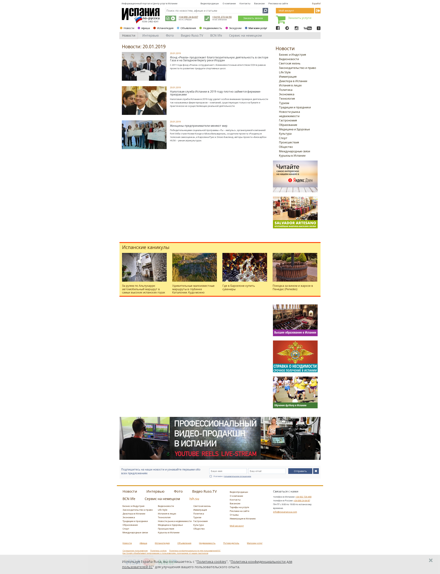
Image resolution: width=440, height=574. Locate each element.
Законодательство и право (297, 68)
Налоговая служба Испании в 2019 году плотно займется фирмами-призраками (215, 93)
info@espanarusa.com (285, 511)
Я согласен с (232, 476)
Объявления (188, 28)
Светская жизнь (289, 63)
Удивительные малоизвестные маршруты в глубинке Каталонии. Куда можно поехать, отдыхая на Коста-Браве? (193, 292)
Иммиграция (287, 76)
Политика (285, 90)
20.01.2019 (175, 53)
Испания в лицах (290, 85)
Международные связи (294, 151)
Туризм (284, 103)
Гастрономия (288, 120)
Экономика (286, 94)
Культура (285, 133)
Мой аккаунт (237, 525)
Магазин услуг (258, 28)
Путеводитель (231, 543)
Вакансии (259, 3)
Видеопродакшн (210, 3)
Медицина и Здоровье (294, 129)
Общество (286, 147)
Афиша (145, 28)
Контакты (245, 3)
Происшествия (289, 142)
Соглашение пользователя (135, 550)
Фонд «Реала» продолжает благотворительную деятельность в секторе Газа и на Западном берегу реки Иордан (219, 58)
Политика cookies (158, 550)
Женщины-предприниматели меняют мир (198, 126)
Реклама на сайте (278, 3)
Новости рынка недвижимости (175, 521)
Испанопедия (165, 28)
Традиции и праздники (295, 107)
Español (316, 3)
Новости (129, 28)
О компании (229, 3)
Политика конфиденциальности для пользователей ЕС (195, 550)
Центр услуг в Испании (165, 3)
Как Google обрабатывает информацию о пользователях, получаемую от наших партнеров (165, 553)
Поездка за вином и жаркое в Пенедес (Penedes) (293, 287)
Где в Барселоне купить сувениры (238, 287)
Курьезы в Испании (292, 155)
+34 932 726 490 (303, 496)
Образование (288, 125)
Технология (287, 98)
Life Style (285, 72)
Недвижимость (212, 28)
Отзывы (234, 514)
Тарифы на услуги (239, 507)
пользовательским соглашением (237, 476)
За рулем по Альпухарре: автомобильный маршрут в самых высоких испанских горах (143, 289)
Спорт (283, 138)
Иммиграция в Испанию (243, 518)
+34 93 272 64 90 (222, 17)
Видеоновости (289, 59)
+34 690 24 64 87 (188, 17)
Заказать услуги (299, 18)
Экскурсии (235, 28)
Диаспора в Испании (293, 81)
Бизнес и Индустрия (292, 54)
